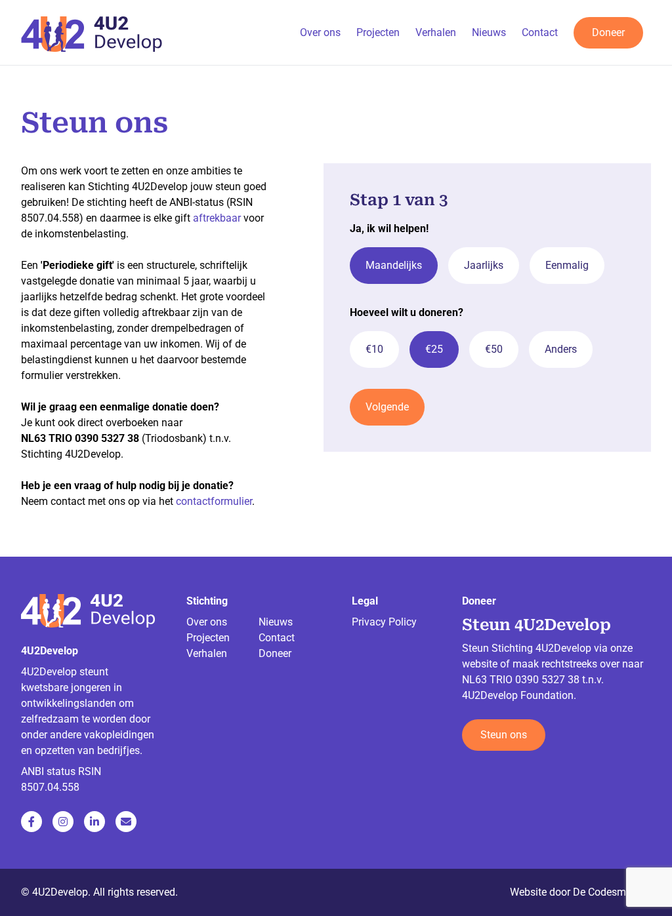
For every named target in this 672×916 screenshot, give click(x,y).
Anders (561, 349)
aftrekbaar (217, 218)
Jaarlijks (483, 265)
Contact (540, 32)
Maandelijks (394, 265)
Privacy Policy (384, 622)
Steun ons (503, 734)
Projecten (378, 32)
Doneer (608, 32)
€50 (494, 349)
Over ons (320, 32)
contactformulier (214, 501)
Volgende (387, 407)
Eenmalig (567, 265)
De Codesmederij (612, 892)
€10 (374, 349)
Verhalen (435, 32)
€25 (434, 349)
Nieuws (489, 32)
